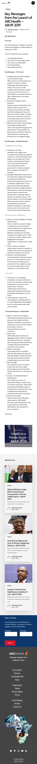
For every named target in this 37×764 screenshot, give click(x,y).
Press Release (17, 700)
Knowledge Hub (17, 676)
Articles (17, 703)
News (17, 680)
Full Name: (8, 631)
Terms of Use (18, 761)
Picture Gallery (17, 692)
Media (17, 688)
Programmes (17, 685)
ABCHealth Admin (13, 29)
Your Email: (23, 631)
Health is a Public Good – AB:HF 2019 (18, 436)
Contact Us (17, 707)
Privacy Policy (18, 759)
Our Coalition (17, 670)
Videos (8, 9)
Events (17, 695)
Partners (17, 673)
